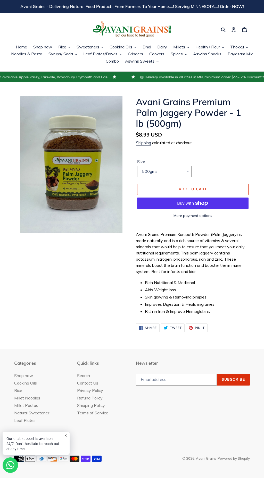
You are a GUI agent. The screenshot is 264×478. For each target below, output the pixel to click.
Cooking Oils (25, 383)
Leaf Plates (25, 420)
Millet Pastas (26, 405)
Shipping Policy (91, 405)
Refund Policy (90, 397)
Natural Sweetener (31, 412)
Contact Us (87, 383)
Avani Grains (206, 458)
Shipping (143, 142)
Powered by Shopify (234, 458)
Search (83, 375)
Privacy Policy (90, 390)
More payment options (193, 215)
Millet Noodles (27, 397)
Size (141, 161)
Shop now (23, 375)
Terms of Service (92, 412)
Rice (18, 390)
